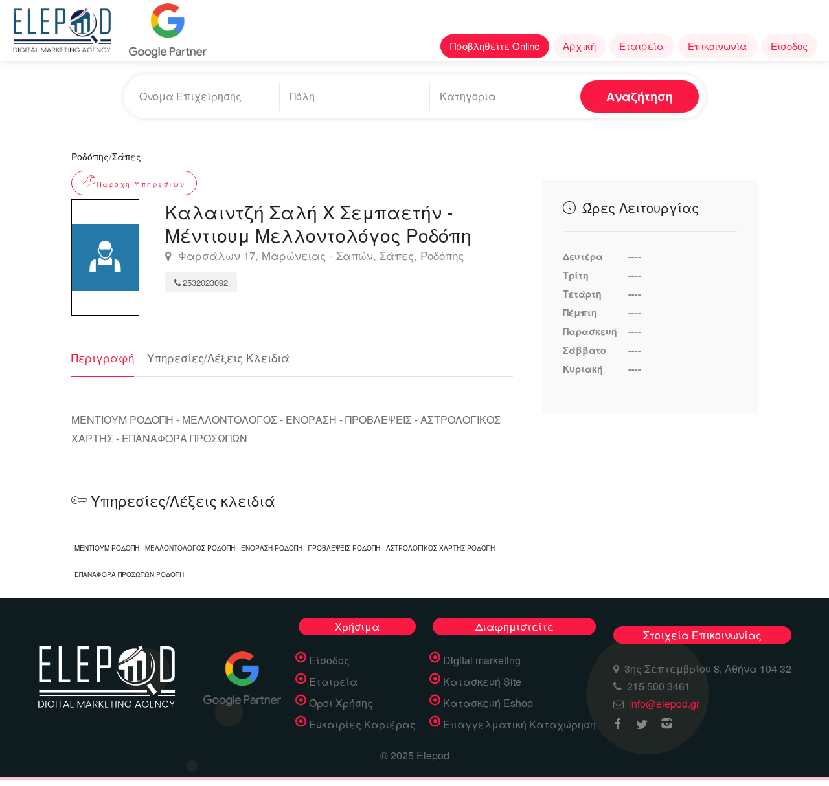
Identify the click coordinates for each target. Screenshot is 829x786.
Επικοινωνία (717, 45)
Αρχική (579, 45)
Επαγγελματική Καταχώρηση (519, 724)
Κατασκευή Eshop (488, 703)
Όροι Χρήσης (341, 703)
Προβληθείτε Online (494, 45)
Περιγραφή (102, 357)
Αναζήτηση (639, 96)
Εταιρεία (641, 45)
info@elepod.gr (664, 703)
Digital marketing (482, 660)
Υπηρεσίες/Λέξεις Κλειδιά (218, 357)
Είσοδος (789, 45)
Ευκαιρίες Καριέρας (362, 724)
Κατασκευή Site (482, 682)
